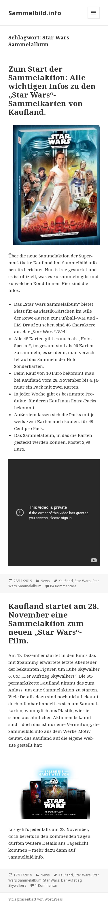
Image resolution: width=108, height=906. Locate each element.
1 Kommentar (46, 885)
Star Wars (83, 580)
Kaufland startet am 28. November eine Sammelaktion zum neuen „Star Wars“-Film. (53, 623)
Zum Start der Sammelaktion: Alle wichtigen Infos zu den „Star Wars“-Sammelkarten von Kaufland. (52, 90)
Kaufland (65, 580)
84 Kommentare (63, 586)
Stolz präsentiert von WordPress (35, 899)
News (45, 580)
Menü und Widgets (94, 18)
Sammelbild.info (34, 12)
